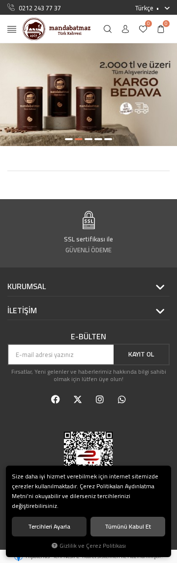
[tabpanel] (88, 94)
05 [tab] (108, 139)
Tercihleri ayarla (49, 526)
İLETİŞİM (22, 310)
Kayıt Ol (141, 354)
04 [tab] (98, 139)
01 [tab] (69, 139)
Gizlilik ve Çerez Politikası (92, 545)
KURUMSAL (26, 286)
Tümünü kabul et (128, 526)
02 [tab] (79, 139)
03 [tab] (88, 139)
